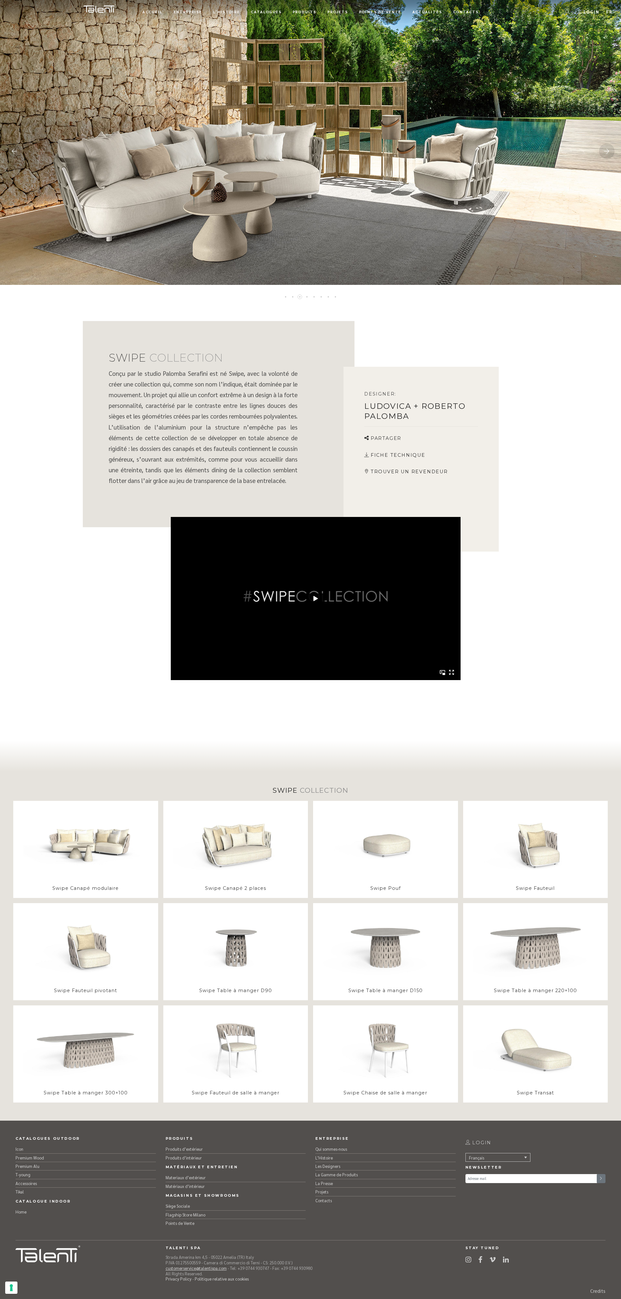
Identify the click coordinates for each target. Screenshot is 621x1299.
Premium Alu (27, 1166)
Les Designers (327, 1166)
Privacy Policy (178, 1279)
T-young (23, 1174)
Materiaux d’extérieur (186, 1177)
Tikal (20, 1191)
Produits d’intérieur (184, 1157)
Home (21, 1212)
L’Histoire (324, 1157)
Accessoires (26, 1183)
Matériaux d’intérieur (185, 1186)
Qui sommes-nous (331, 1149)
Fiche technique (398, 455)
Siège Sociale (178, 1206)
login (480, 1143)
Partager (386, 438)
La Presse (324, 1183)
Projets (321, 1191)
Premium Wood (30, 1157)
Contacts (323, 1200)
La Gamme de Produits (336, 1174)
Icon (19, 1149)
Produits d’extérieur (184, 1149)
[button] (609, 12)
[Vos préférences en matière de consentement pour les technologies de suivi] (11, 1288)
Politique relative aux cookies (222, 1279)
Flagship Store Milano (185, 1214)
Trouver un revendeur (409, 472)
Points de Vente (180, 1223)
